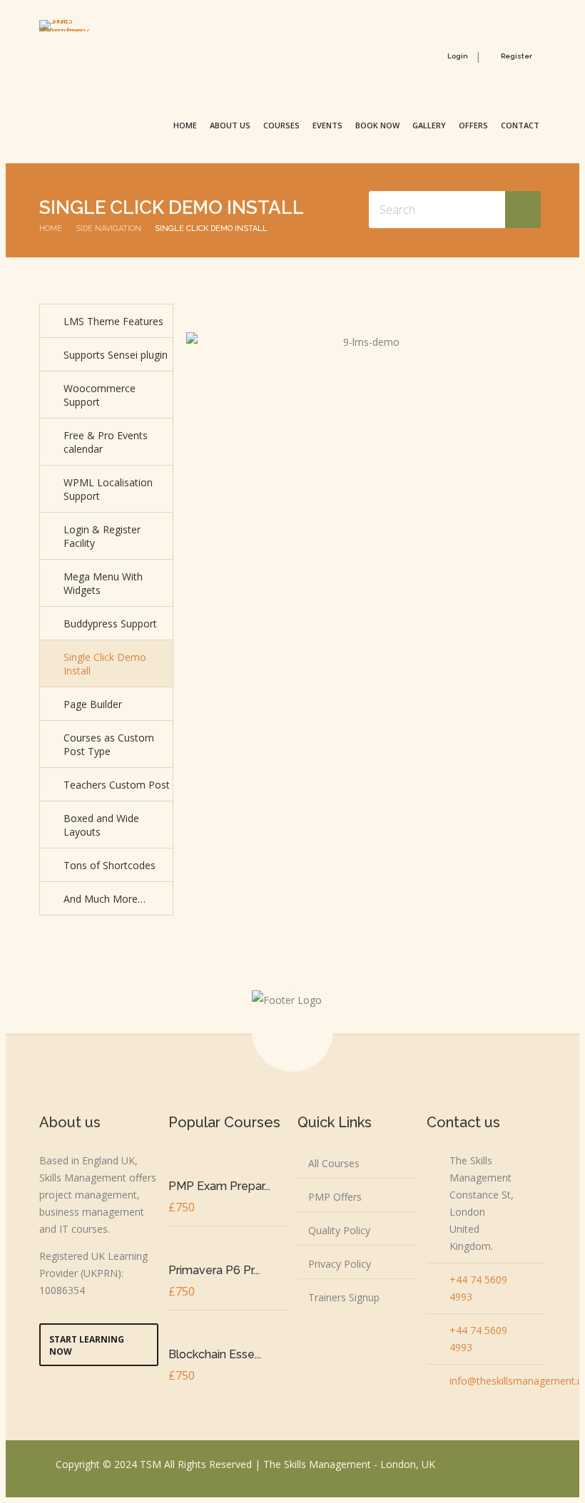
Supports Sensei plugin (115, 354)
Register (516, 56)
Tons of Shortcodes (109, 865)
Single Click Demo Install (104, 663)
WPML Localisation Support (108, 489)
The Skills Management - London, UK (349, 1464)
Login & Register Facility (102, 536)
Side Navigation (108, 228)
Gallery (429, 125)
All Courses (334, 1163)
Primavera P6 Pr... (214, 1270)
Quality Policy (339, 1230)
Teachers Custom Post (116, 784)
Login (457, 56)
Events (327, 125)
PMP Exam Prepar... (219, 1186)
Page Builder (92, 704)
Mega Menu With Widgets (103, 583)
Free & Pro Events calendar (105, 442)
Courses (281, 125)
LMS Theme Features (113, 321)
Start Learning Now (86, 1345)
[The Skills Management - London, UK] (64, 25)
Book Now (377, 125)
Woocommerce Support (99, 395)
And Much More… (104, 899)
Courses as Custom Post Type (108, 744)
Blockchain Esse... (214, 1354)
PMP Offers (335, 1197)
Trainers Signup (344, 1297)
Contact (520, 125)
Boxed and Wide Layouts (101, 824)
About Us (230, 125)
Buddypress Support (110, 623)
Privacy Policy (339, 1264)
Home (185, 125)
